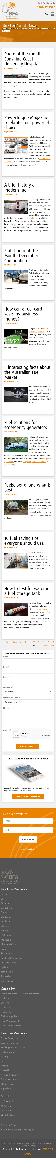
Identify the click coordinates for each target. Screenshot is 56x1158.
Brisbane (5, 903)
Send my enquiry (28, 746)
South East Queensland (12, 958)
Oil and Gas (7, 1084)
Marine (4, 1065)
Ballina (4, 894)
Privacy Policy (30, 849)
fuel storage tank (39, 609)
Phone (5, 677)
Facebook (8, 1101)
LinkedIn (8, 1110)
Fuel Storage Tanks (10, 1016)
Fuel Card (5, 998)
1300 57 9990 (46, 7)
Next (46, 645)
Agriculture (6, 1088)
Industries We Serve (14, 1033)
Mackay (5, 930)
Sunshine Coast (8, 962)
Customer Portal (8, 1125)
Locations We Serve (14, 889)
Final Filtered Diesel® (11, 1025)
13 (39, 645)
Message (6, 708)
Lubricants (6, 1007)
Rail (3, 1061)
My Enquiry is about (11, 698)
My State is (7, 687)
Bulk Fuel (5, 1002)
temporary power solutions (34, 461)
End (52, 645)
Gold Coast (6, 921)
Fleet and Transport (10, 1074)
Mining (4, 1056)
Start (8, 642)
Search (32, 1143)
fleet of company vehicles (38, 330)
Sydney (4, 967)
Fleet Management (10, 1020)
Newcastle (6, 939)
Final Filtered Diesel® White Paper (17, 1129)
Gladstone (6, 916)
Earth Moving (7, 1052)
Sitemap (39, 1143)
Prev (15, 642)
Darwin (4, 912)
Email (5, 667)
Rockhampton (7, 953)
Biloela (4, 898)
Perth (3, 948)
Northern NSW (8, 944)
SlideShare (9, 1115)
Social (5, 1096)
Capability (8, 989)
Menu (47, 14)
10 (48, 642)
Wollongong (7, 980)
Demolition (6, 1070)
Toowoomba (7, 971)
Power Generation (9, 1038)
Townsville (6, 976)
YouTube (8, 1105)
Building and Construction (13, 1047)
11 (53, 642)
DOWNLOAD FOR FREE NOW (28, 796)
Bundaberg (6, 907)
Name (5, 657)
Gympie (5, 926)
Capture (6, 730)
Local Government (9, 1042)
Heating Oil (6, 1011)
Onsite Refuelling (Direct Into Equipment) (20, 993)
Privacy (26, 1143)
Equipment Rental (9, 1079)
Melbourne (6, 935)
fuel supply (29, 218)
